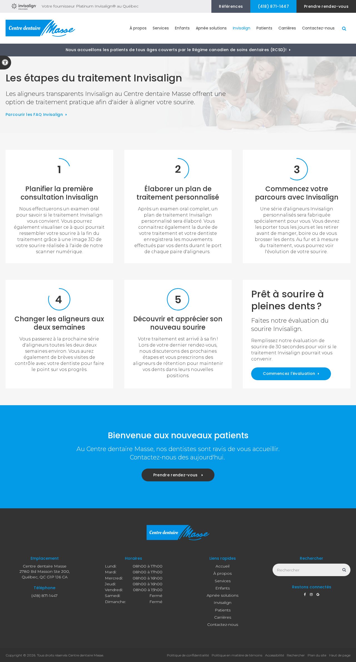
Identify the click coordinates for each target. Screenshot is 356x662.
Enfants (222, 588)
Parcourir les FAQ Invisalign (34, 114)
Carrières (287, 28)
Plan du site (317, 655)
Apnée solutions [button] (211, 28)
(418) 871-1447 (273, 6)
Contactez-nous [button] (318, 28)
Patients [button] (264, 28)
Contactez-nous (222, 624)
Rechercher (296, 655)
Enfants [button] (182, 28)
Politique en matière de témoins (237, 655)
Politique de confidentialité (188, 655)
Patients (223, 610)
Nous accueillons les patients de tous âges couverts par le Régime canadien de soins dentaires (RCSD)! (176, 50)
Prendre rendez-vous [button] (326, 6)
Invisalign (222, 602)
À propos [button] (138, 28)
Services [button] (161, 28)
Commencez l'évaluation (289, 373)
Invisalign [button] (241, 28)
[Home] (40, 28)
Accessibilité (274, 655)
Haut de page (339, 655)
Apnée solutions (222, 595)
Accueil (222, 566)
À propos (222, 573)
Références (231, 6)
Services (223, 580)
